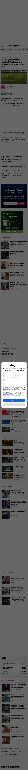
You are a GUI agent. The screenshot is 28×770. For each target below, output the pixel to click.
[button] (14, 383)
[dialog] (14, 385)
